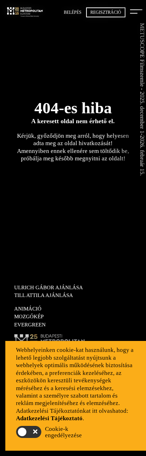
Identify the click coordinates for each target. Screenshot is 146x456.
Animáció (27, 309)
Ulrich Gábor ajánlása (48, 287)
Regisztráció (105, 12)
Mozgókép (29, 316)
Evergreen (30, 324)
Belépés (73, 12)
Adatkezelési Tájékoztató (49, 418)
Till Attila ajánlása (43, 295)
